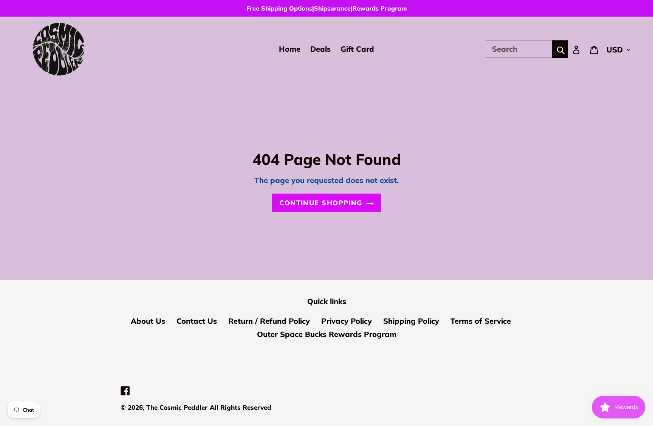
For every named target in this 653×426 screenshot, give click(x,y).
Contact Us (196, 321)
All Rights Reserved (240, 407)
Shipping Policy (411, 321)
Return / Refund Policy (269, 321)
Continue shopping (320, 202)
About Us (148, 321)
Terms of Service (480, 321)
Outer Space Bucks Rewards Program (326, 334)
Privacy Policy (346, 321)
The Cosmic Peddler (176, 407)
